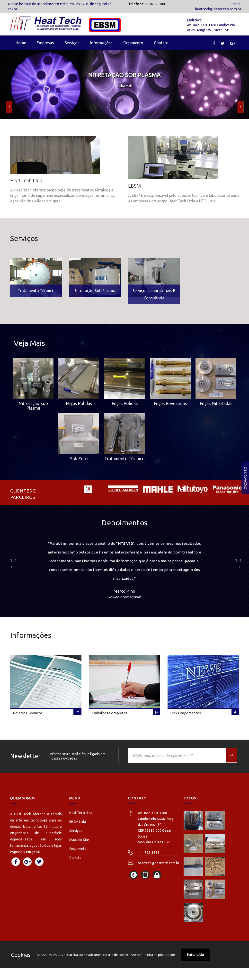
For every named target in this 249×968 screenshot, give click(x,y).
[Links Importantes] (203, 681)
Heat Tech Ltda (80, 813)
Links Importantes (185, 713)
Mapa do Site (79, 840)
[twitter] (222, 43)
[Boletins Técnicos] (45, 681)
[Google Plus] (232, 43)
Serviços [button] (72, 43)
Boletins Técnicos (28, 713)
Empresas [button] (45, 43)
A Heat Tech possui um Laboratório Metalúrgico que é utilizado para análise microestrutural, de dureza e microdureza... (154, 277)
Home (21, 43)
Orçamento (245, 478)
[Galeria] (193, 820)
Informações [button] (101, 43)
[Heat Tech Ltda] (55, 170)
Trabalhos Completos (109, 713)
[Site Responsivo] (145, 875)
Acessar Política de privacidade (153, 954)
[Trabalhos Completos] (124, 681)
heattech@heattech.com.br (218, 9)
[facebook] (214, 43)
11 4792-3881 (148, 853)
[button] (9, 107)
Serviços (75, 831)
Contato (161, 43)
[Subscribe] (231, 755)
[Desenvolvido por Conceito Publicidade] (133, 875)
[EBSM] (173, 170)
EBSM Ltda (77, 822)
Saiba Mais (125, 86)
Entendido (195, 954)
